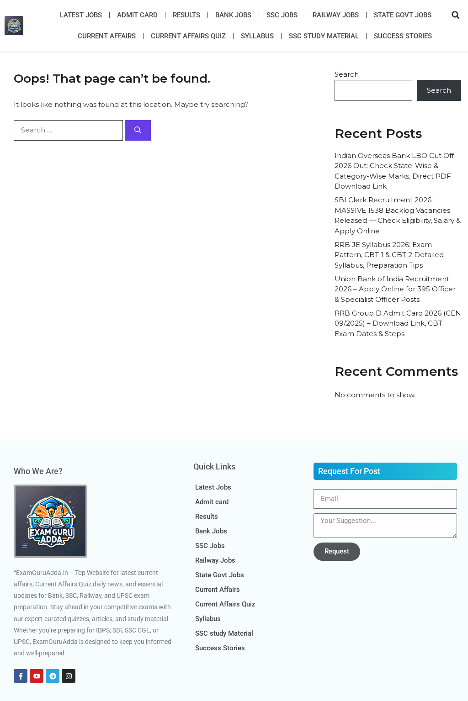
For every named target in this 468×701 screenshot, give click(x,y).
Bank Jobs (233, 15)
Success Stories (403, 36)
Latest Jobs (81, 15)
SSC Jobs (282, 15)
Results (186, 15)
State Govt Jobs (402, 15)
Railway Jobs (336, 15)
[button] (455, 15)
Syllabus (257, 36)
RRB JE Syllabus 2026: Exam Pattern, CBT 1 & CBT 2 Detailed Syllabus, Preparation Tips (389, 254)
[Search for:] (69, 130)
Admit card (137, 15)
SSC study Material (324, 36)
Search (347, 74)
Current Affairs (107, 36)
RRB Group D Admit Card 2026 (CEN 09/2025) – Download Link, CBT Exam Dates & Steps (398, 323)
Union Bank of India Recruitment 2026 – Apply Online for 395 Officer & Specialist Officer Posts (395, 289)
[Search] (138, 130)
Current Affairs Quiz (188, 36)
